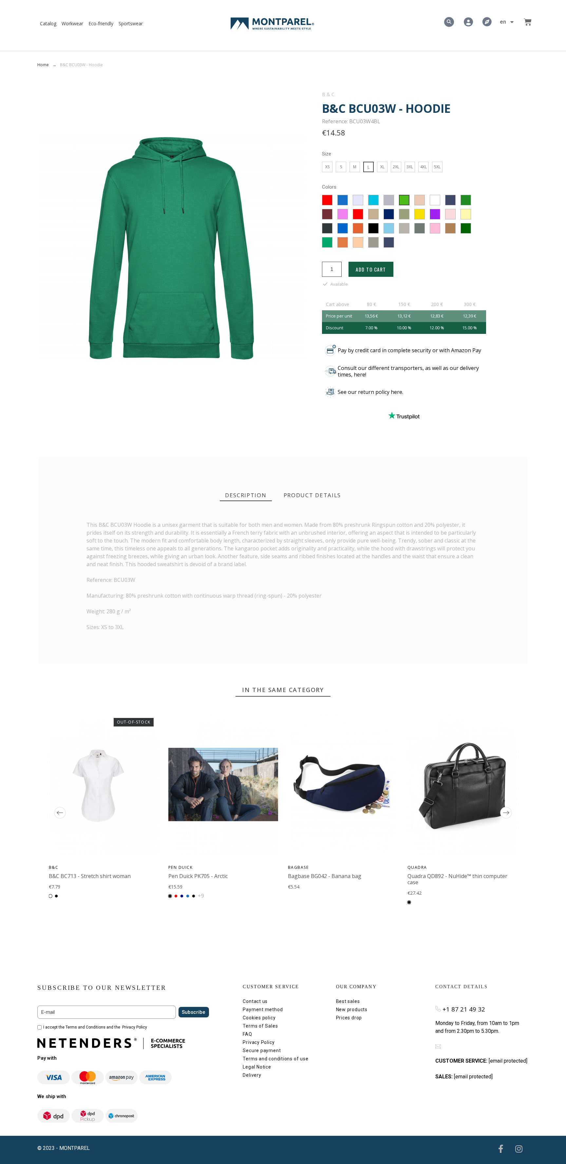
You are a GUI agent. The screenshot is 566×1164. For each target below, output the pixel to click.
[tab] (246, 495)
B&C (328, 94)
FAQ (247, 1034)
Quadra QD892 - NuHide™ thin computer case (457, 879)
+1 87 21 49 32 (464, 1009)
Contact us (255, 1001)
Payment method (263, 1009)
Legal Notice (257, 1067)
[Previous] (60, 813)
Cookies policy (259, 1017)
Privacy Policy (134, 1027)
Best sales (348, 1001)
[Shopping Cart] (527, 22)
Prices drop (349, 1017)
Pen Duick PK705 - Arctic (198, 876)
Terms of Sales (260, 1026)
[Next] (506, 813)
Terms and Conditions (85, 1027)
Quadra (417, 867)
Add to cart (371, 269)
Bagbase (298, 867)
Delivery (252, 1075)
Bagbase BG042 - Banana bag (324, 876)
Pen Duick (180, 867)
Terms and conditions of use (275, 1058)
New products (352, 1009)
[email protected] (508, 1061)
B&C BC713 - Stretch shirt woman (90, 876)
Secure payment (262, 1050)
